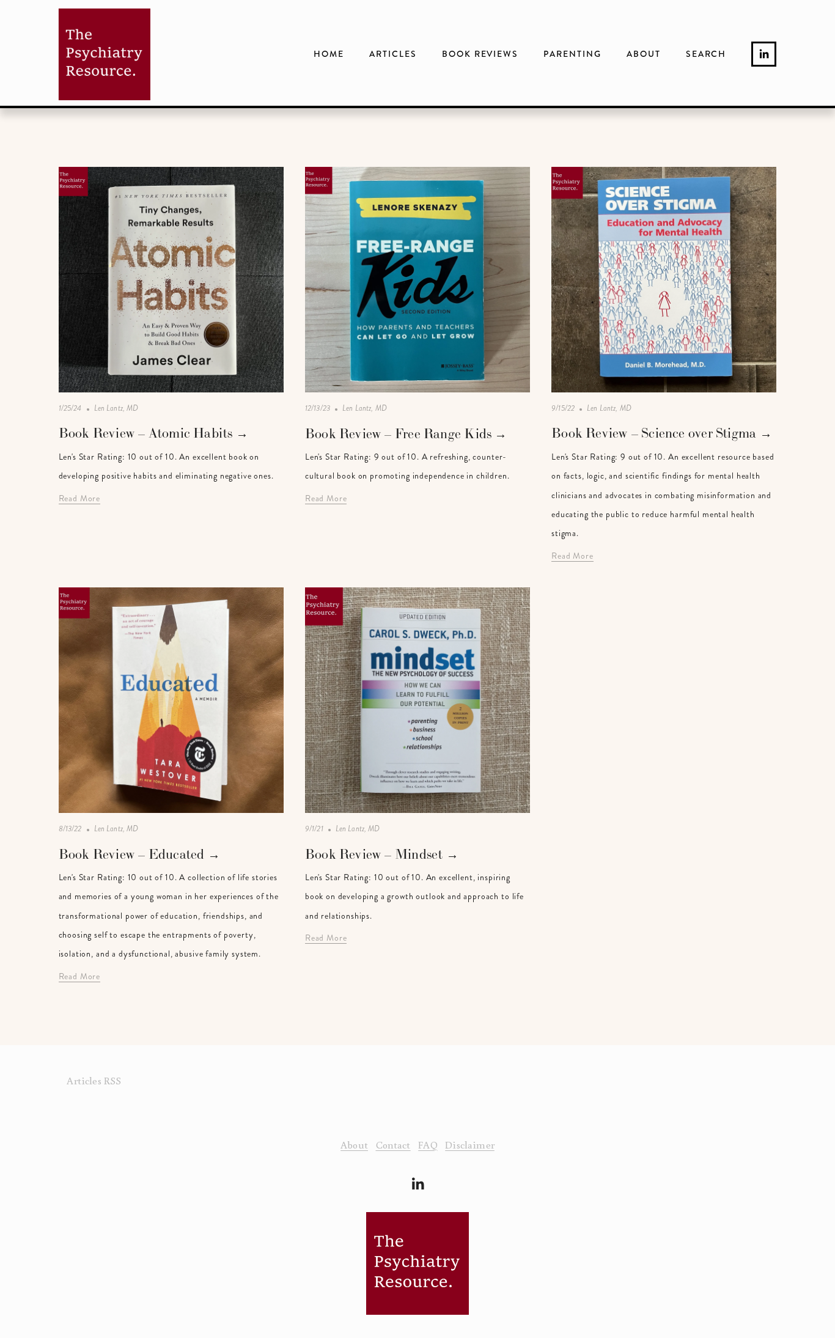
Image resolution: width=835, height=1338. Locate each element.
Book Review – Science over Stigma (655, 433)
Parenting (572, 54)
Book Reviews (480, 54)
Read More (80, 498)
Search (706, 54)
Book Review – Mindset (375, 854)
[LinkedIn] (763, 54)
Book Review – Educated (133, 854)
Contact (393, 1144)
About (644, 54)
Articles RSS (94, 1080)
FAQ (428, 1144)
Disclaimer (470, 1144)
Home (329, 54)
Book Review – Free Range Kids (400, 433)
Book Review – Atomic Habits (147, 433)
